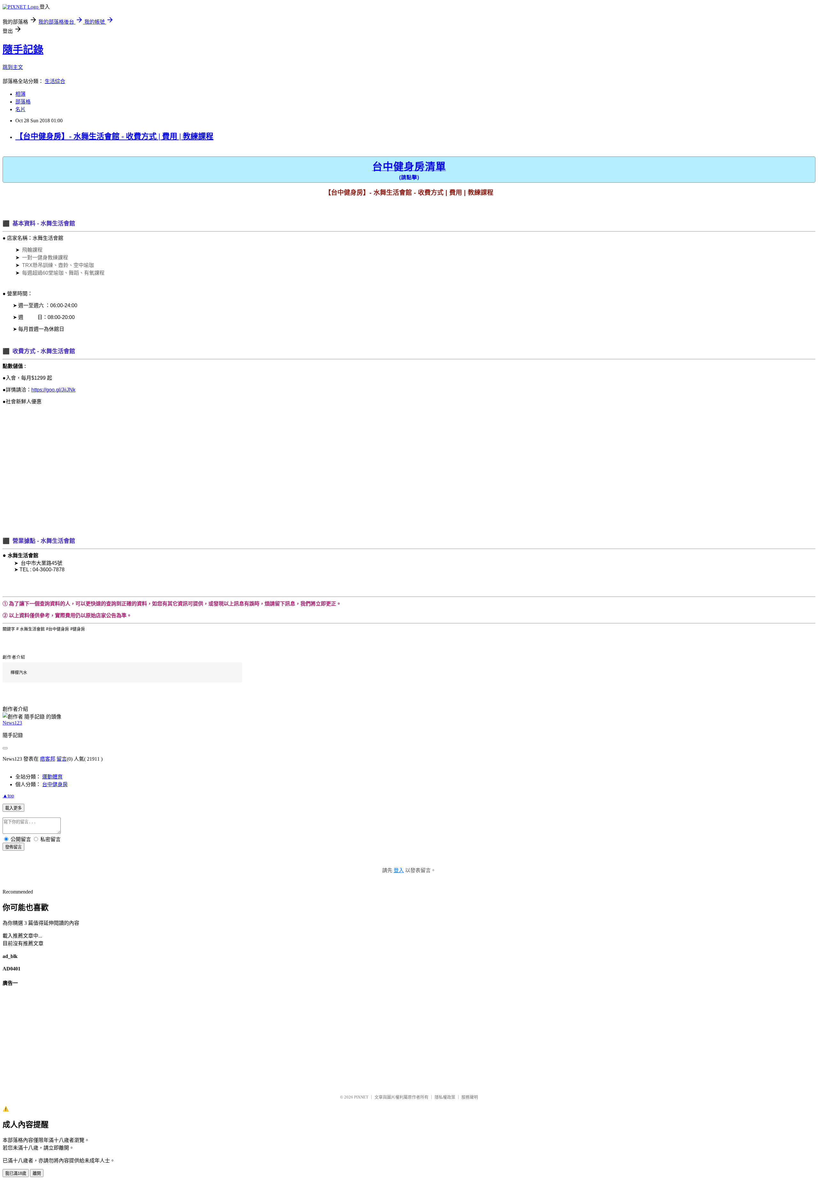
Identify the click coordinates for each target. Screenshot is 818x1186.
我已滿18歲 (15, 1173)
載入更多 (13, 808)
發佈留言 (13, 847)
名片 (20, 109)
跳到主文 (13, 67)
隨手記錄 (23, 49)
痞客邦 (47, 759)
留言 (62, 759)
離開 (37, 1173)
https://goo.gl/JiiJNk (53, 389)
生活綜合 (55, 81)
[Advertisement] (194, 475)
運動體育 (52, 776)
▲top (8, 795)
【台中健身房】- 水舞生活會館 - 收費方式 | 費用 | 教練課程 (114, 136)
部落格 (23, 101)
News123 (12, 723)
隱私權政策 (445, 1097)
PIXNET (361, 1097)
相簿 (20, 94)
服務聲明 (469, 1097)
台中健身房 (55, 784)
